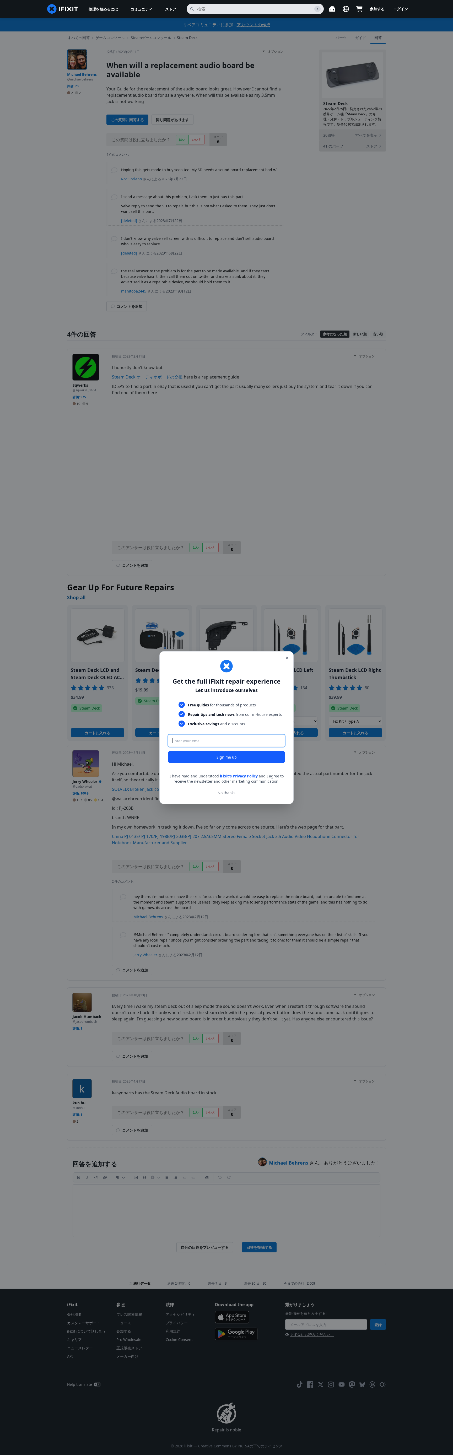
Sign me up (227, 756)
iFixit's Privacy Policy (239, 775)
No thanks (226, 792)
